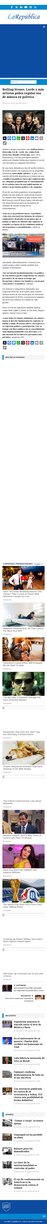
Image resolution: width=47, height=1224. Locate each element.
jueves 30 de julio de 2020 (15, 103)
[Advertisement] (23, 54)
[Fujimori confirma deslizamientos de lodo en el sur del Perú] (7, 1074)
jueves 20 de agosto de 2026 (27, 1155)
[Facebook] (12, 7)
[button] (43, 27)
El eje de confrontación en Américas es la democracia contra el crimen (29, 1183)
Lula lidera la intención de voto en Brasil (29, 1059)
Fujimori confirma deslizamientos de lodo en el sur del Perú (29, 1074)
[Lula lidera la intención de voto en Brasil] (7, 1060)
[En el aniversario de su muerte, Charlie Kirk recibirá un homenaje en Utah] (7, 1040)
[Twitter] (16, 7)
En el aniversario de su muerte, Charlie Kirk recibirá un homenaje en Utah (28, 1042)
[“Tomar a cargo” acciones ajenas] (7, 1123)
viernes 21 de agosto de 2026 (28, 1031)
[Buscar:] (24, 82)
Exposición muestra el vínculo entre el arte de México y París (27, 1024)
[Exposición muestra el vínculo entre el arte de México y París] (7, 1024)
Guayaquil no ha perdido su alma (28, 1136)
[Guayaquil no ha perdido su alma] (7, 1137)
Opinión (9, 1114)
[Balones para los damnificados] (7, 1151)
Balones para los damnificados (23, 1150)
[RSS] (35, 7)
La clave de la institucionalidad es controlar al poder (25, 1165)
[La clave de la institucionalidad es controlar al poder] (7, 1164)
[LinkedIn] (21, 7)
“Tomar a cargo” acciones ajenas (28, 1122)
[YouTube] (26, 7)
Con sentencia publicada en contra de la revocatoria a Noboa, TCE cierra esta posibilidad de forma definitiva (28, 1094)
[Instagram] (30, 7)
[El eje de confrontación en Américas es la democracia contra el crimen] (7, 1181)
